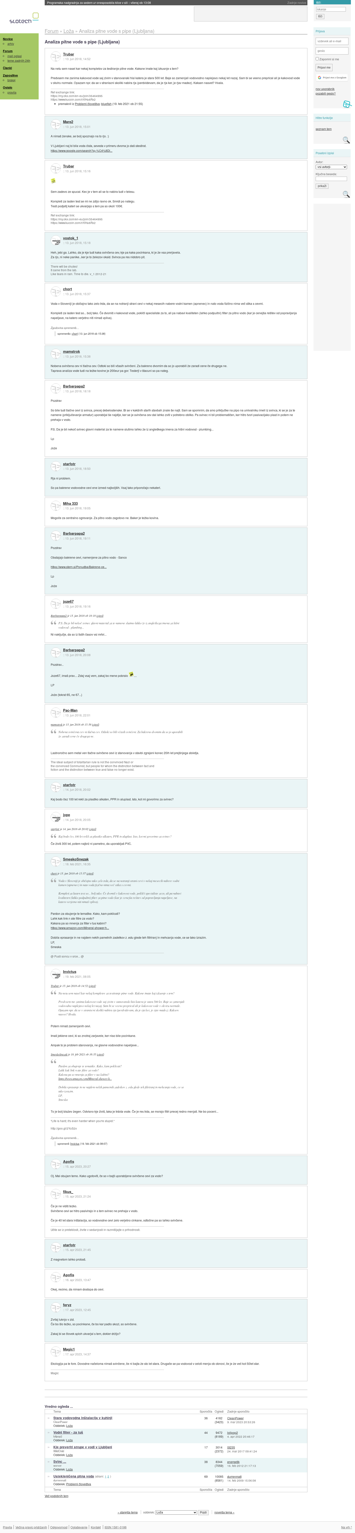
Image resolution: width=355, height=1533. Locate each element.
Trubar (68, 54)
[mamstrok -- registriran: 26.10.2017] (56, 354)
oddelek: (149, 1512)
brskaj (11, 80)
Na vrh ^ (346, 1527)
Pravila (7, 1527)
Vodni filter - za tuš (68, 1432)
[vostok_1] (56, 240)
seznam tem (324, 129)
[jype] (56, 817)
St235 (231, 1447)
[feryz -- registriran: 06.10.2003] (56, 1307)
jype (66, 814)
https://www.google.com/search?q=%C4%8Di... (81, 150)
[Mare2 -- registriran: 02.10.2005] (56, 124)
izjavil (99, 615)
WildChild (58, 1451)
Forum (8, 51)
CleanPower (60, 1422)
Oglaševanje (79, 1527)
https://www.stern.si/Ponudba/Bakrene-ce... (78, 567)
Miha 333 (70, 503)
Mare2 (68, 121)
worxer (57, 1465)
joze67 (68, 601)
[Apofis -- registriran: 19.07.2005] (56, 1164)
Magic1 (69, 1349)
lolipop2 (57, 1436)
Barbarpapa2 (74, 386)
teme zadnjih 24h (18, 60)
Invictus (69, 971)
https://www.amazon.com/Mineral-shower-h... (80, 928)
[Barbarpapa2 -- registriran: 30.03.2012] (56, 388)
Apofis (68, 1161)
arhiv (10, 44)
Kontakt (96, 1527)
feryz (67, 1305)
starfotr (69, 464)
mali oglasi (14, 56)
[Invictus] (56, 974)
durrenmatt (59, 1480)
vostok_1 (70, 238)
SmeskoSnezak (76, 859)
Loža (69, 1425)
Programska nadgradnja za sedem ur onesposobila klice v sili (99, 2)
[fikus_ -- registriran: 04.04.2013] (56, 1194)
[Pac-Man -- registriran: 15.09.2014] (56, 713)
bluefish (106, 104)
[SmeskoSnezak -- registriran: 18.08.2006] (56, 861)
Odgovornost (58, 1527)
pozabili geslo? (326, 93)
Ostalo (7, 87)
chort (67, 289)
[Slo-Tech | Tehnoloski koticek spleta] (25, 19)
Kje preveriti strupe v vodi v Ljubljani (82, 1447)
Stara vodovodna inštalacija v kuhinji (82, 1417)
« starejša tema (128, 1512)
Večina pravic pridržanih (31, 1527)
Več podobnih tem (56, 1496)
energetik (233, 1462)
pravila (11, 92)
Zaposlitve (10, 75)
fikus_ (68, 1191)
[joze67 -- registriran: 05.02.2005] (56, 604)
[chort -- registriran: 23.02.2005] (56, 291)
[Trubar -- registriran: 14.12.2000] (56, 56)
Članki (7, 68)
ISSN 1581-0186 (116, 1527)
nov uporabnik (325, 89)
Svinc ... (59, 1461)
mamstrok (71, 351)
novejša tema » (224, 1512)
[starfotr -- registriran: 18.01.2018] (56, 466)
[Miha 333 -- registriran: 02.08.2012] (56, 506)
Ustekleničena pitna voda (73, 1476)
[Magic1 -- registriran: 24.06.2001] (56, 1351)
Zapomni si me (329, 59)
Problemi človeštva (87, 104)
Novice (8, 39)
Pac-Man (70, 710)
